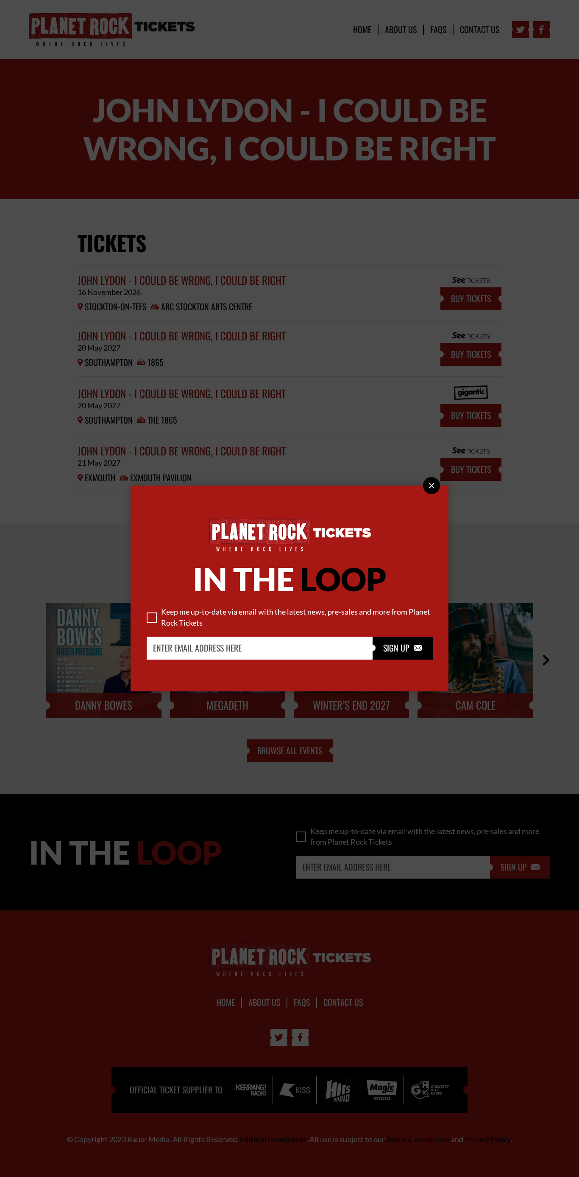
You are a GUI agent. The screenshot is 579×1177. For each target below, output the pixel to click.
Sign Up (402, 648)
